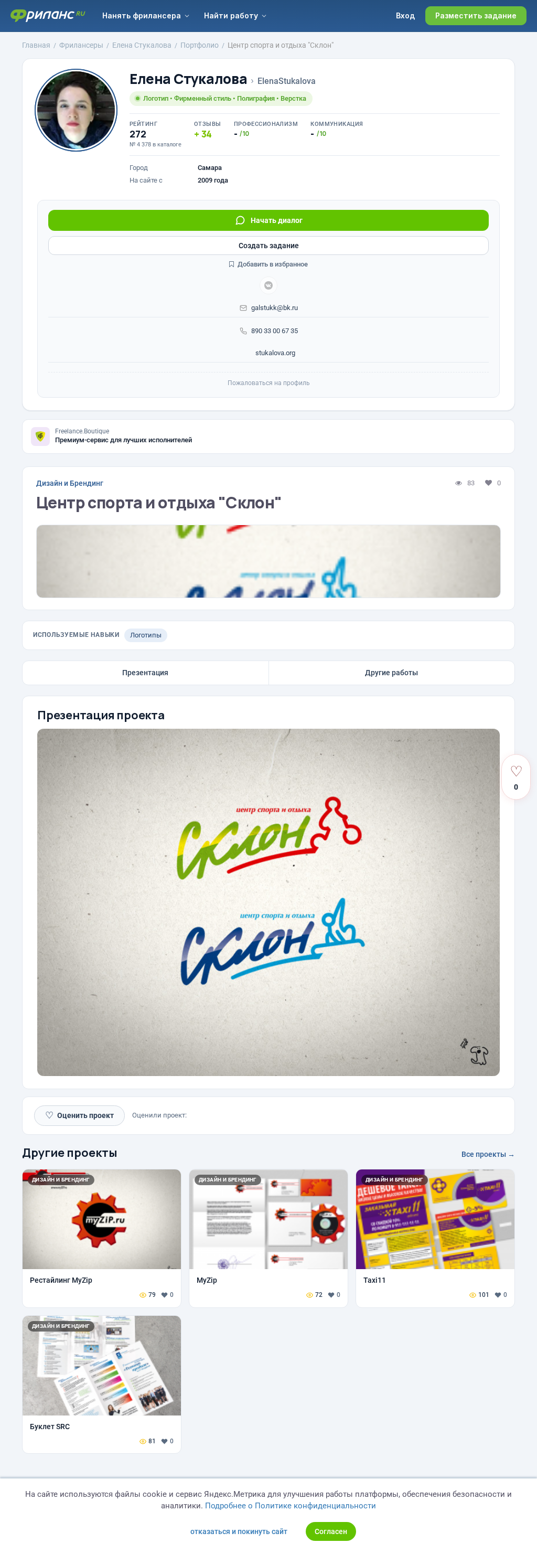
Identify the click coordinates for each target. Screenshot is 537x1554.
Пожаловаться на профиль (269, 383)
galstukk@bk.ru (274, 308)
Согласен (331, 1531)
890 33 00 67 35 (274, 331)
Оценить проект (79, 1115)
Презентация (145, 672)
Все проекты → (488, 1154)
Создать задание (269, 245)
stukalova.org (274, 353)
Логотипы (146, 635)
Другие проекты (69, 1153)
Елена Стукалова (188, 79)
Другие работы (391, 672)
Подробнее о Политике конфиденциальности (290, 1505)
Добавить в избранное (272, 264)
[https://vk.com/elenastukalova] (268, 285)
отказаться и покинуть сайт (238, 1531)
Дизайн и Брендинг (69, 483)
